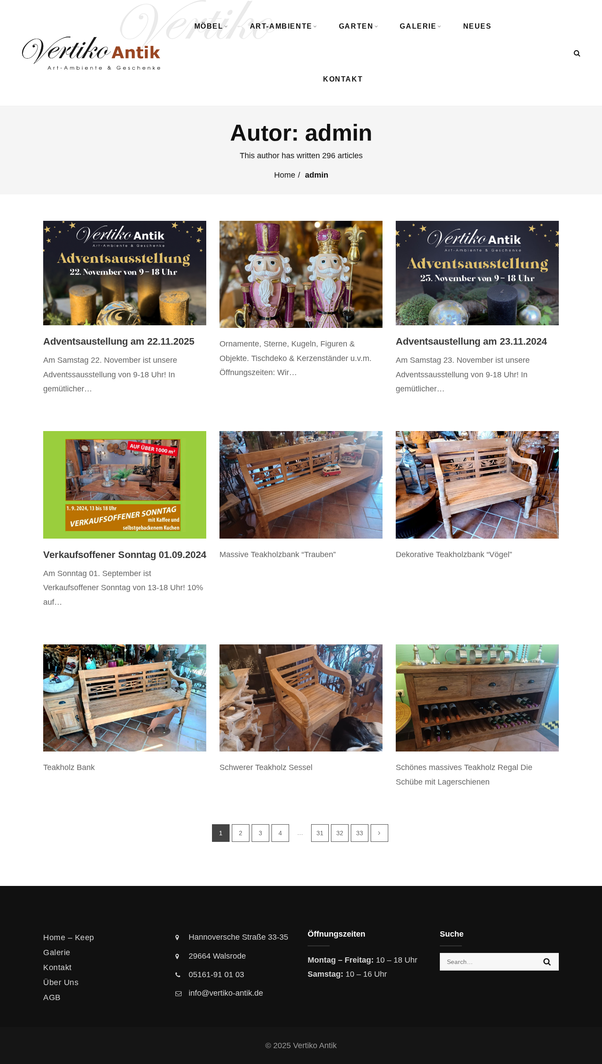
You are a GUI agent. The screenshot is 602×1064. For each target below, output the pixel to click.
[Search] (577, 53)
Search (547, 962)
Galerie (418, 26)
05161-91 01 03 (216, 974)
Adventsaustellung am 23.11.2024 (471, 341)
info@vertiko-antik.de (226, 993)
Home (284, 175)
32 (339, 833)
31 (319, 833)
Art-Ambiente (281, 26)
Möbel (208, 26)
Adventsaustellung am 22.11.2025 (118, 341)
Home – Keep (68, 937)
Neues (477, 26)
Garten (356, 26)
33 (359, 833)
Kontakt (343, 79)
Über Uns (60, 982)
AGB (52, 997)
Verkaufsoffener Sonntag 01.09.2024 (124, 554)
